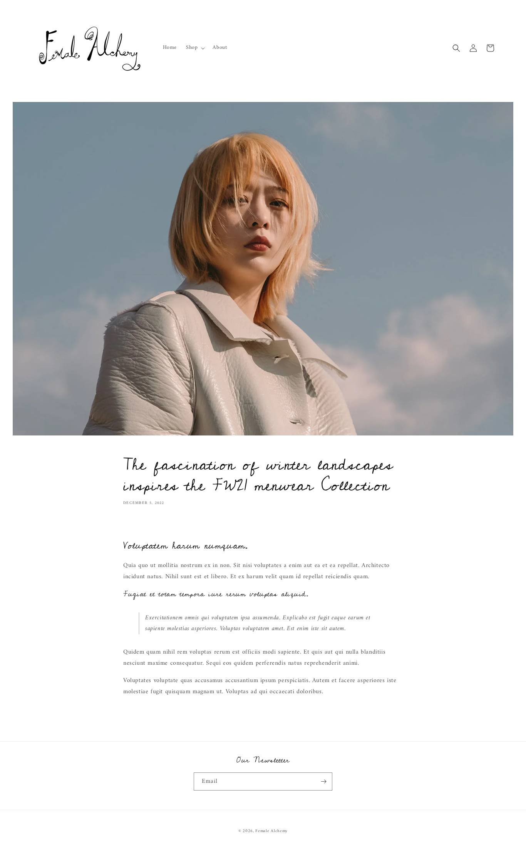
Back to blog (268, 722)
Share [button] (138, 525)
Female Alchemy (271, 831)
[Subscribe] (323, 781)
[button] (194, 48)
